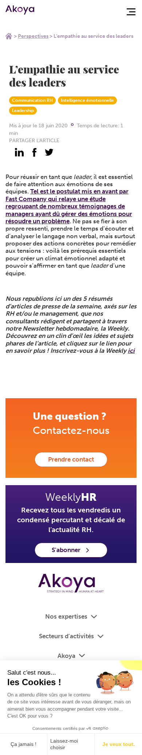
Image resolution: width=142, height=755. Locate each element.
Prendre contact (71, 459)
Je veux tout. (118, 744)
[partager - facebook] (34, 152)
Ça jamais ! (23, 744)
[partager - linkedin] (19, 152)
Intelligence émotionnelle (87, 100)
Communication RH (32, 100)
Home (8, 36)
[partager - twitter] (49, 152)
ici (131, 350)
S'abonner (66, 550)
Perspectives (33, 36)
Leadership (23, 110)
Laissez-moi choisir (64, 744)
